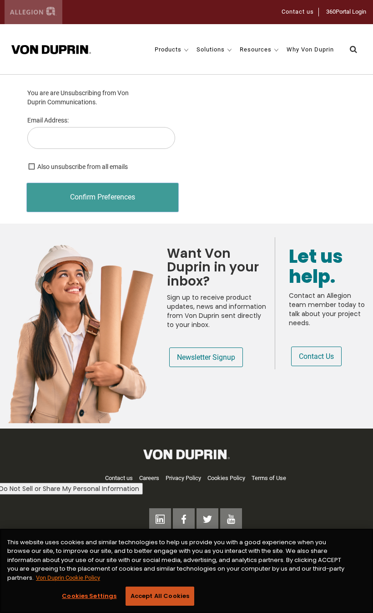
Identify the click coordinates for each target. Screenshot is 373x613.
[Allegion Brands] (33, 12)
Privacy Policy (183, 478)
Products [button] (168, 49)
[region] (186, 571)
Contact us (298, 11)
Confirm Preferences (102, 197)
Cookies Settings (89, 596)
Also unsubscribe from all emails (82, 166)
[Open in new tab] (51, 49)
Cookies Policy (226, 478)
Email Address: (48, 120)
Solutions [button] (211, 49)
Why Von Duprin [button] (310, 49)
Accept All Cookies (160, 596)
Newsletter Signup (206, 357)
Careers (149, 478)
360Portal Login (346, 11)
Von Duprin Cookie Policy (68, 577)
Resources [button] (256, 49)
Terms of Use (269, 478)
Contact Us (316, 356)
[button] (353, 49)
